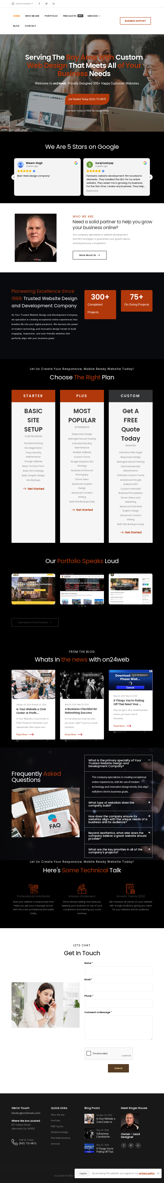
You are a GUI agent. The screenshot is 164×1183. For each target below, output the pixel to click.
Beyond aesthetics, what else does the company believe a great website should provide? (117, 836)
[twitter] (46, 3)
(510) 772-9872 (27, 1143)
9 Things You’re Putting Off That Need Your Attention (129, 704)
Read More (22, 734)
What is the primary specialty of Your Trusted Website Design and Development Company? (114, 763)
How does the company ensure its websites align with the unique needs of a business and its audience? (117, 819)
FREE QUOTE (72, 16)
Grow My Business (91, 675)
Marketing (46, 675)
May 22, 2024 (119, 696)
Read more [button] (92, 191)
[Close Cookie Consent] (158, 1173)
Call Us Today (26, 1139)
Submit (118, 1068)
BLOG (16, 26)
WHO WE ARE (32, 16)
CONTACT (30, 26)
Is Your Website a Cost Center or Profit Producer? (31, 713)
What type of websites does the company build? (111, 804)
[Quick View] (33, 579)
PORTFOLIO (51, 16)
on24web (24, 740)
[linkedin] (53, 3)
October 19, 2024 (23, 705)
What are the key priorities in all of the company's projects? (115, 850)
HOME (16, 16)
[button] (150, 177)
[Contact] (15, 1142)
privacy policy (146, 1173)
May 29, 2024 (70, 704)
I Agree (83, 1173)
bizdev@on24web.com (26, 1113)
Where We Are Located (26, 1121)
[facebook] (39, 3)
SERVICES (92, 16)
